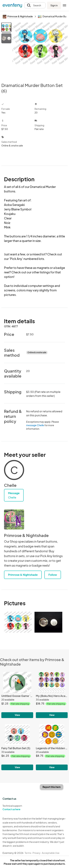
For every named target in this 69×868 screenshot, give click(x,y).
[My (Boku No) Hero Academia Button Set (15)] (52, 695)
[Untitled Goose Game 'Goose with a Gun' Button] (17, 695)
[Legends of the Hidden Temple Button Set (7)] (52, 747)
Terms (28, 852)
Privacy (36, 852)
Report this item (52, 786)
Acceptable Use (50, 852)
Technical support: (13, 807)
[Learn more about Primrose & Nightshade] (14, 519)
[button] (35, 5)
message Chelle (35, 425)
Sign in (54, 5)
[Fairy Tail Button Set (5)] (17, 747)
